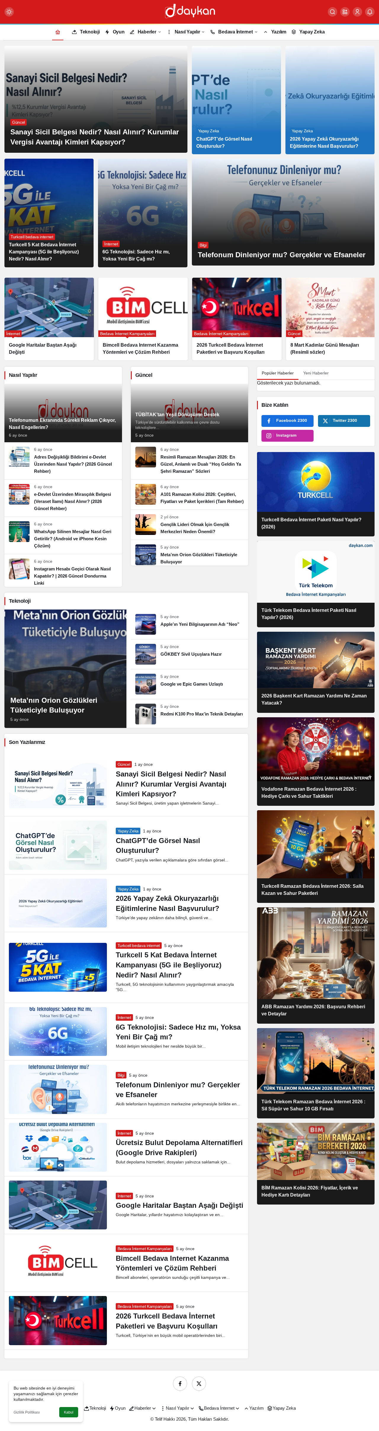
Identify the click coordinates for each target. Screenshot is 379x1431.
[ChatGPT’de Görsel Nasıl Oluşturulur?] (236, 100)
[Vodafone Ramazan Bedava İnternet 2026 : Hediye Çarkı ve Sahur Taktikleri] (316, 761)
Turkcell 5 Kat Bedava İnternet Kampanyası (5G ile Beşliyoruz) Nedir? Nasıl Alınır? (168, 965)
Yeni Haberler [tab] (316, 373)
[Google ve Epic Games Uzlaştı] (189, 684)
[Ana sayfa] (57, 32)
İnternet (124, 1017)
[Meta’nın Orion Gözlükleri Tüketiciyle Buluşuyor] (330, 319)
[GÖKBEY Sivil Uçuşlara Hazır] (189, 654)
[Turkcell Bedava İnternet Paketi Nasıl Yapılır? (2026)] (316, 494)
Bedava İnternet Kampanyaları (145, 1248)
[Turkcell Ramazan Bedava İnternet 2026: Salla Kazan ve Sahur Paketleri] (316, 856)
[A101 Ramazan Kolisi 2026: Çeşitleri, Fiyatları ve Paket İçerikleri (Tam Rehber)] (189, 494)
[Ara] (332, 12)
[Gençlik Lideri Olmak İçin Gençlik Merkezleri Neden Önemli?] (189, 525)
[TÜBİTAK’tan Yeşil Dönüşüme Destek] (189, 413)
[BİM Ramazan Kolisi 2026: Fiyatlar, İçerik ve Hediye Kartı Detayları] (316, 1164)
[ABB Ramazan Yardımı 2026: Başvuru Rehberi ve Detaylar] (316, 965)
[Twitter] (199, 1384)
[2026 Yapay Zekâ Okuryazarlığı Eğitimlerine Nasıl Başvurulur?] (330, 100)
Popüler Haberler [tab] (278, 373)
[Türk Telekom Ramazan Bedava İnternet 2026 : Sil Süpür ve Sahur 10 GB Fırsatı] (316, 1073)
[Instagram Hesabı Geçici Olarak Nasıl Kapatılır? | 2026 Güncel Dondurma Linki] (63, 570)
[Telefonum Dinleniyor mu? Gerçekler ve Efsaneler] (283, 212)
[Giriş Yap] (357, 12)
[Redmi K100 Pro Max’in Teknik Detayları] (189, 711)
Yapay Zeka (128, 831)
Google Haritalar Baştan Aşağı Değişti (179, 1206)
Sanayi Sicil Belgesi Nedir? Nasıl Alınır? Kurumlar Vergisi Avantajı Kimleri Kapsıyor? (171, 784)
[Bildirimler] (370, 12)
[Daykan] (189, 11)
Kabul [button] (68, 1412)
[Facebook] (180, 1384)
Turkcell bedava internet (139, 945)
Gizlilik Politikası (27, 1412)
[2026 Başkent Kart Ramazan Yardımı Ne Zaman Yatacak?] (316, 672)
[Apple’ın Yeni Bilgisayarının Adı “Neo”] (189, 624)
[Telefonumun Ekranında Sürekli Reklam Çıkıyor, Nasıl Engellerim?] (63, 413)
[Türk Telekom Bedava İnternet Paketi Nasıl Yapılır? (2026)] (316, 584)
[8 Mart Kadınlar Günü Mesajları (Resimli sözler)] (237, 319)
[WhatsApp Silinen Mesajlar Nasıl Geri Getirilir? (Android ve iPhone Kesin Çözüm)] (63, 535)
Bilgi (121, 1075)
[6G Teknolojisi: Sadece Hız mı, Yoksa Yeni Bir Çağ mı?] (142, 213)
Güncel (124, 764)
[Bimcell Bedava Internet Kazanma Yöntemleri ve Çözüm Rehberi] (49, 319)
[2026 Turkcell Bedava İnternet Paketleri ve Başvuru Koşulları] (143, 319)
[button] (345, 12)
